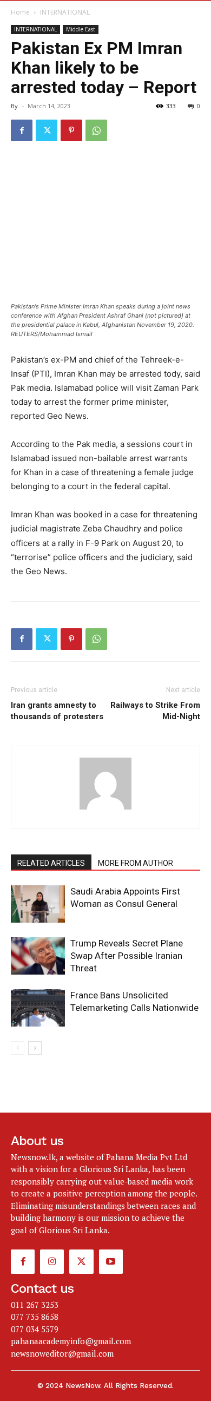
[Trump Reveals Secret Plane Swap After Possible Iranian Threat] (38, 956)
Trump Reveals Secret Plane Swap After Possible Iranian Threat (126, 956)
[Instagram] (52, 1261)
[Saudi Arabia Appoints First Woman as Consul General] (38, 904)
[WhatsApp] (96, 130)
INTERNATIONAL (65, 12)
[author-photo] (105, 809)
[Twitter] (46, 130)
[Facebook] (21, 130)
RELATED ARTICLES (51, 863)
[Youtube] (111, 1261)
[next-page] (35, 1048)
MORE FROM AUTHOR (135, 863)
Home (20, 12)
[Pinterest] (71, 130)
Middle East (80, 29)
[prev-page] (17, 1048)
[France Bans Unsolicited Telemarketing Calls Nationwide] (38, 1008)
